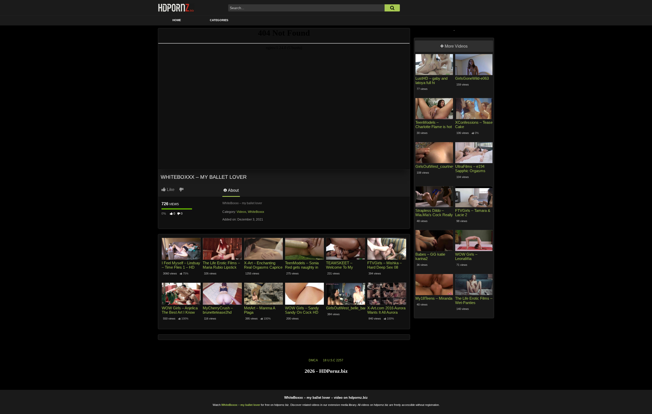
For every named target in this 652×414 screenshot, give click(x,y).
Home (176, 20)
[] (392, 7)
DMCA (313, 360)
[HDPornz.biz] (176, 7)
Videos (241, 212)
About (233, 190)
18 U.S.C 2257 (333, 360)
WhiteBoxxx (256, 212)
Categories (219, 20)
